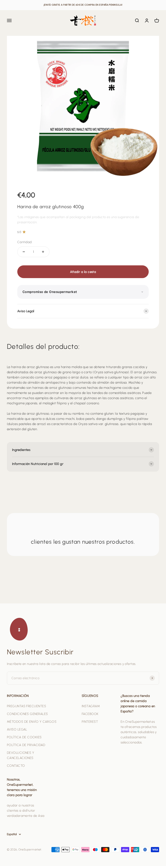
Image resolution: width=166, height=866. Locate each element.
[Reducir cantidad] (24, 252)
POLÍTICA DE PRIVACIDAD (26, 745)
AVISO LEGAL (17, 729)
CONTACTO (16, 766)
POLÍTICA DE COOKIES (24, 737)
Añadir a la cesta (83, 272)
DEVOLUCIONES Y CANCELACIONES (20, 755)
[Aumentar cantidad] (43, 252)
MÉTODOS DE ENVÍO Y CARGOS (31, 722)
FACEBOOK (90, 714)
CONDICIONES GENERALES (27, 714)
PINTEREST (90, 722)
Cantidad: (24, 242)
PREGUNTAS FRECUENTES (26, 706)
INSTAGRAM (91, 706)
